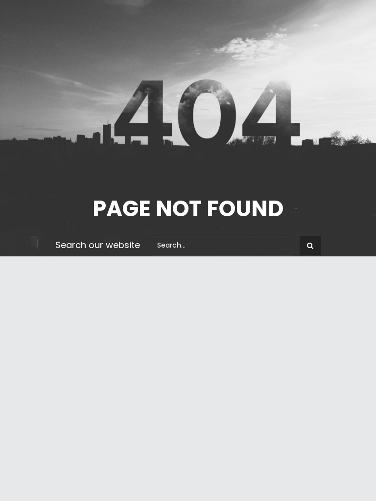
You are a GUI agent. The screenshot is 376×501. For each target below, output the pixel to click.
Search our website (97, 245)
